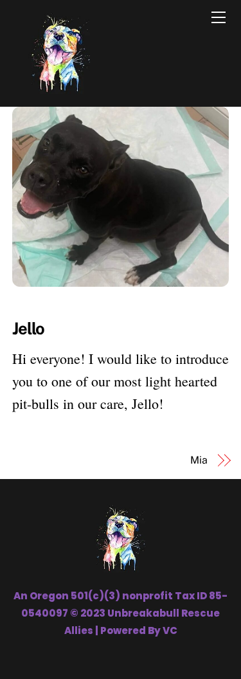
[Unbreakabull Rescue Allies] (60, 90)
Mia (199, 460)
